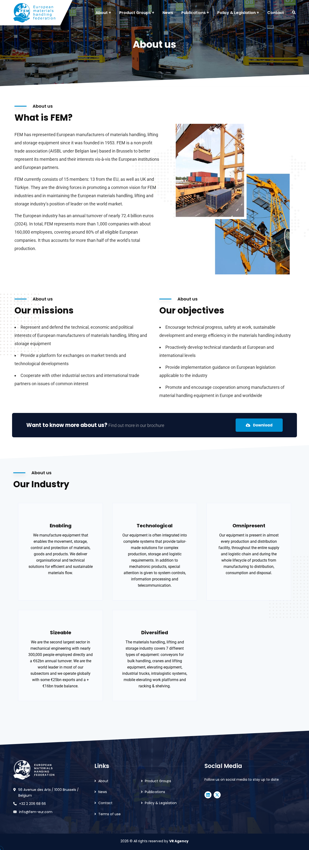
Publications (155, 791)
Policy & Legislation (161, 803)
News (102, 791)
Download (262, 425)
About (103, 781)
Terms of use (109, 814)
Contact (105, 803)
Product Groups (158, 781)
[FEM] (34, 12)
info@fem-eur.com (35, 811)
